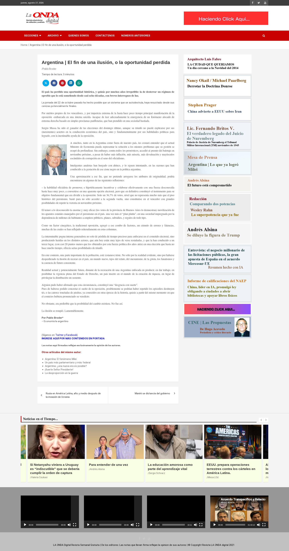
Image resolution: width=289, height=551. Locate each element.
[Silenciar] (69, 524)
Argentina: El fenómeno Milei (61, 359)
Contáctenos (105, 35)
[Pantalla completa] (74, 524)
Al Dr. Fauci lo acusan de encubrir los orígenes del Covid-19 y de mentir (233, 469)
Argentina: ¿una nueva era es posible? (66, 366)
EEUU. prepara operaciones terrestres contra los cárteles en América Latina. (172, 469)
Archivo (53, 35)
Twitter (59, 334)
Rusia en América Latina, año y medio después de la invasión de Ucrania (73, 395)
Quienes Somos (78, 35)
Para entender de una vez (49, 464)
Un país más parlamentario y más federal (67, 362)
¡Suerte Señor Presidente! (59, 369)
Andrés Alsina (38, 469)
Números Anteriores (135, 35)
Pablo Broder (49, 68)
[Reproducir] (25, 524)
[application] (50, 512)
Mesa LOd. (154, 477)
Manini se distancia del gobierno (152, 393)
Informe (212, 477)
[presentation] (261, 420)
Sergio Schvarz (98, 473)
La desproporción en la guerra (61, 373)
